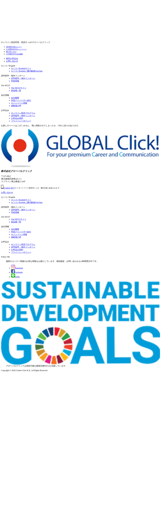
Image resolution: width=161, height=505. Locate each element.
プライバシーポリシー (21, 121)
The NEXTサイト (18, 88)
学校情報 (15, 81)
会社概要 (15, 98)
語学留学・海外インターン (23, 78)
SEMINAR (14, 47)
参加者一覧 (16, 90)
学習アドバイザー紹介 (21, 100)
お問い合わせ (12, 61)
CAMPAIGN (16, 49)
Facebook (19, 272)
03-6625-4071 (9, 188)
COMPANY (14, 54)
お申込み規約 (17, 118)
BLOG (11, 52)
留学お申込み (12, 58)
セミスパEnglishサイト (21, 68)
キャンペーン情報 (19, 103)
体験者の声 (16, 106)
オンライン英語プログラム (23, 113)
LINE (17, 277)
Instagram (19, 268)
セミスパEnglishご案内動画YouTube (27, 71)
